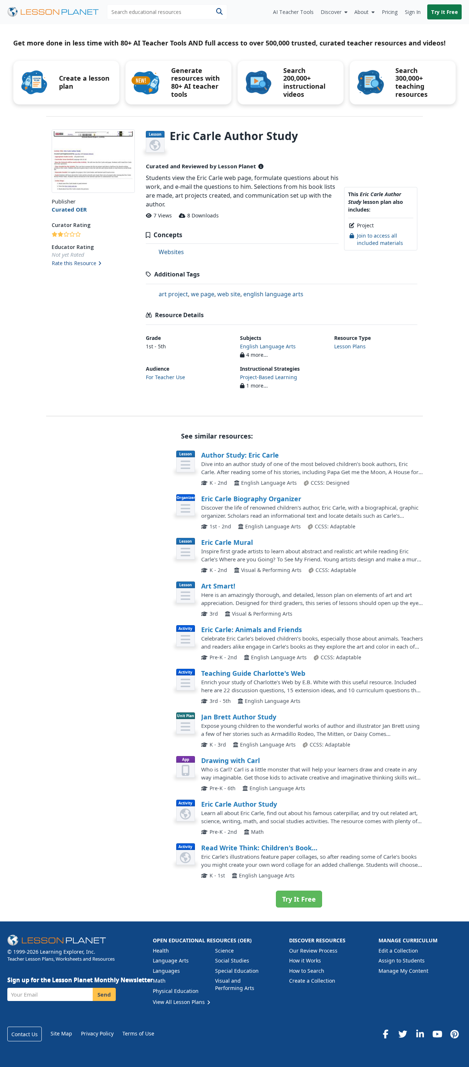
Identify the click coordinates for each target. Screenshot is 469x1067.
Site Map (61, 1033)
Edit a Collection (398, 950)
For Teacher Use (165, 377)
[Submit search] (219, 11)
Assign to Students (401, 960)
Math (159, 980)
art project (173, 294)
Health (161, 950)
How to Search (306, 970)
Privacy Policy (97, 1033)
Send (104, 994)
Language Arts (171, 960)
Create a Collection (312, 980)
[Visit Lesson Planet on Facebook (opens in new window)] (385, 1034)
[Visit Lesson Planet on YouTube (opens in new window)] (437, 1034)
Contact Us (24, 1034)
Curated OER (69, 209)
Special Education (237, 970)
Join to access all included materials (380, 239)
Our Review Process (313, 950)
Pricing (390, 11)
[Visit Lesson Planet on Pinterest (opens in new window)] (454, 1034)
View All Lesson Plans (179, 1001)
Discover (331, 11)
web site (228, 294)
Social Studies (232, 960)
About (361, 11)
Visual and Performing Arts (234, 984)
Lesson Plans (350, 346)
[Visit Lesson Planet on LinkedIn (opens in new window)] (420, 1034)
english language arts (273, 294)
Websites (171, 252)
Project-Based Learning (268, 377)
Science (224, 950)
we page (202, 294)
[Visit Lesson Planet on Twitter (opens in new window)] (402, 1034)
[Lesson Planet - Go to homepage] (57, 12)
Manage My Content (403, 970)
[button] (93, 263)
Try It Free (444, 11)
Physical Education (176, 990)
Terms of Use (138, 1033)
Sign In (413, 11)
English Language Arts (268, 346)
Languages (166, 970)
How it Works (305, 960)
